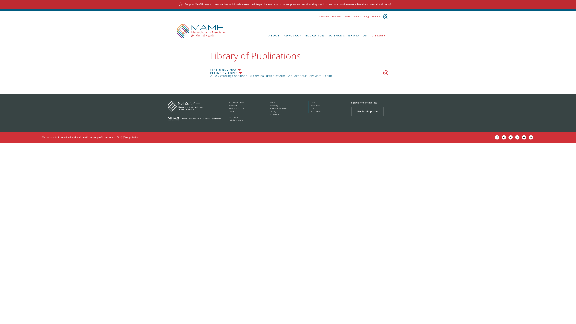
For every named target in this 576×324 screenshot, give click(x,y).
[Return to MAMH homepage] (201, 31)
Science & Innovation (348, 35)
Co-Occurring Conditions (230, 76)
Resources (315, 105)
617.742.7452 (234, 117)
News (347, 16)
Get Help (336, 16)
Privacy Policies (317, 111)
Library (379, 35)
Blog (366, 16)
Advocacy (292, 35)
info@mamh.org (236, 120)
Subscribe (324, 16)
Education (314, 35)
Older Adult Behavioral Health (311, 76)
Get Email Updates (367, 111)
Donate (376, 16)
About (274, 35)
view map (233, 111)
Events (357, 16)
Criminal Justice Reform (269, 76)
